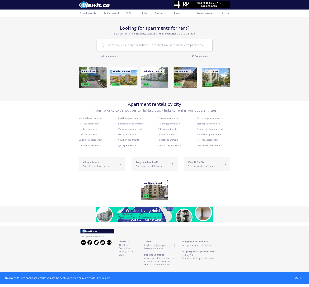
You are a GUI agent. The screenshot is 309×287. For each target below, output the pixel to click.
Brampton (168, 145)
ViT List (130, 13)
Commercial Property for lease (198, 258)
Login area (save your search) (159, 245)
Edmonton (90, 145)
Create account (205, 13)
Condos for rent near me (157, 261)
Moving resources (153, 248)
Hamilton (168, 139)
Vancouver (129, 129)
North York (208, 134)
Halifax (88, 123)
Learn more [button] (103, 278)
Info (144, 13)
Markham (129, 118)
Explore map (201, 56)
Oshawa (168, 118)
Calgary (167, 129)
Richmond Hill (130, 123)
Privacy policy (126, 251)
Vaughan (128, 139)
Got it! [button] (298, 278)
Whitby (127, 134)
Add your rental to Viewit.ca (196, 245)
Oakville (89, 134)
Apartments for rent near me (159, 258)
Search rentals (88, 13)
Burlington (90, 139)
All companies (108, 56)
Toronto (207, 139)
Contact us (160, 13)
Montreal (89, 118)
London (88, 129)
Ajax (126, 145)
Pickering (168, 123)
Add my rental (111, 13)
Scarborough (209, 129)
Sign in (225, 13)
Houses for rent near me (157, 264)
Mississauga (209, 118)
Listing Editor (189, 255)
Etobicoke (208, 123)
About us (123, 245)
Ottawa (167, 134)
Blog (176, 13)
